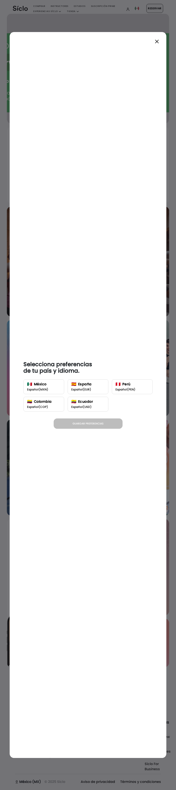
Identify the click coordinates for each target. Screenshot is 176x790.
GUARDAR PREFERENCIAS (88, 423)
